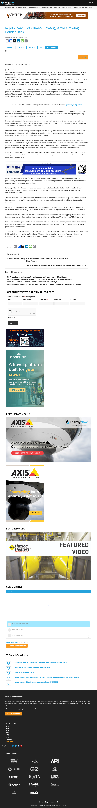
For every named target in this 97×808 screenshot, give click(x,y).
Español (21, 47)
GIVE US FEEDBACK (13, 714)
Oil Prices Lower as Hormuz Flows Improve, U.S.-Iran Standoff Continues (71, 7)
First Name (27, 299)
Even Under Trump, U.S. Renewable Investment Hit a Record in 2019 (38, 258)
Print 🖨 (83, 57)
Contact (8, 738)
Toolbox (8, 736)
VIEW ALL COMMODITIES (17, 646)
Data (7, 730)
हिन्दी (41, 47)
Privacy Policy (43, 802)
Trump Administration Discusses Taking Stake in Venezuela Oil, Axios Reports (39, 279)
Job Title (73, 299)
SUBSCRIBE (9, 741)
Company (58, 299)
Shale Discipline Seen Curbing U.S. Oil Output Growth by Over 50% (55, 265)
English (10, 47)
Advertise (9, 739)
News (7, 728)
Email (10, 299)
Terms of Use (54, 802)
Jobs (7, 732)
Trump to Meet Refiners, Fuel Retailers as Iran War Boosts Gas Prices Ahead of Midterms (44, 284)
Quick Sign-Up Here (74, 105)
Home (8, 727)
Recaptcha (12, 318)
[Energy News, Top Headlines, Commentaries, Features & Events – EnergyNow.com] (7, 3)
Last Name (43, 299)
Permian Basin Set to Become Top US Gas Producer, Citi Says (32, 282)
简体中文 (32, 47)
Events (8, 734)
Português (51, 47)
